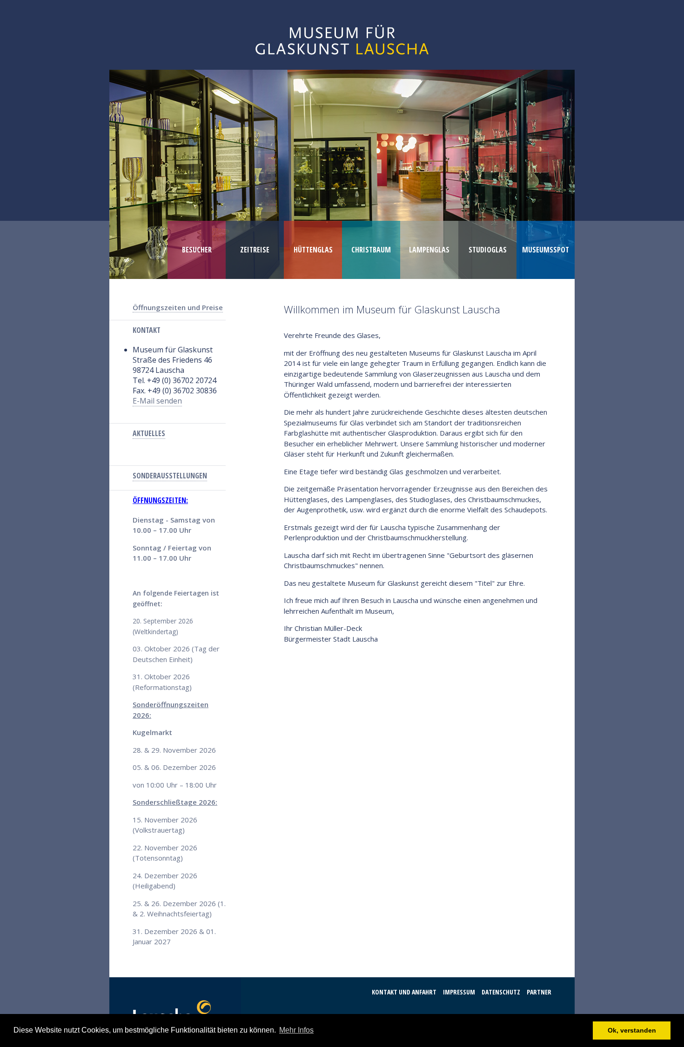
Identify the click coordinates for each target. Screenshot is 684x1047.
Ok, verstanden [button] (632, 1030)
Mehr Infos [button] (296, 1030)
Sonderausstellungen (170, 475)
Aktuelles (149, 433)
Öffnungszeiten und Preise (178, 307)
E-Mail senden (157, 401)
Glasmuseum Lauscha (342, 35)
